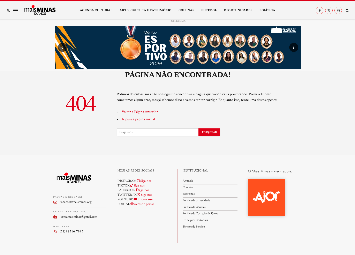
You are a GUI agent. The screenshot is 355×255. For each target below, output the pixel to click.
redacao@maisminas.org (75, 202)
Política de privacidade (196, 200)
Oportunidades (238, 10)
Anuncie (188, 181)
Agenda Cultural (96, 10)
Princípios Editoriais (195, 220)
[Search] (347, 10)
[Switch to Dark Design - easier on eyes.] (8, 10)
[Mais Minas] (39, 10)
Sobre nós (189, 194)
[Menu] (15, 10)
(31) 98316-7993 (71, 231)
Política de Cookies (194, 207)
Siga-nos (145, 181)
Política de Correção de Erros (200, 213)
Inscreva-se (145, 199)
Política (267, 10)
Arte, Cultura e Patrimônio (146, 10)
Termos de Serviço (194, 226)
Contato (187, 187)
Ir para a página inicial (138, 119)
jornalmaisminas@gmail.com (78, 216)
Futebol (209, 10)
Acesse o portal (144, 204)
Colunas (186, 10)
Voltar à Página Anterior (140, 112)
